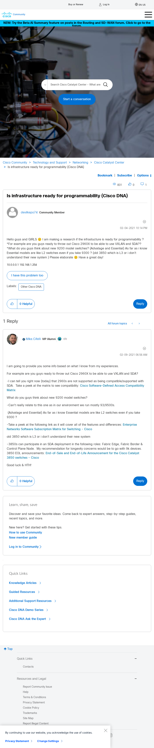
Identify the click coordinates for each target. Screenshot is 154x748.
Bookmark (105, 175)
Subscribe (124, 175)
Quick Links (24, 658)
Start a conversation (77, 99)
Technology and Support (50, 162)
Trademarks (30, 713)
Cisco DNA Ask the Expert (28, 619)
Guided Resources (22, 592)
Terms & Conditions (34, 697)
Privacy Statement (17, 741)
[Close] (105, 730)
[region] (55, 736)
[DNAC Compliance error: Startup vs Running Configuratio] (139, 323)
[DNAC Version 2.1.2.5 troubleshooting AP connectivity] (132, 323)
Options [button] (143, 175)
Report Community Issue (37, 687)
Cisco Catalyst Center (109, 162)
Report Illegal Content (35, 723)
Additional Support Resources (30, 601)
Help (25, 692)
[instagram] (110, 735)
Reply (140, 303)
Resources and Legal (31, 678)
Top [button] (10, 649)
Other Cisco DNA (31, 287)
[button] (12, 304)
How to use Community (25, 532)
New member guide (23, 538)
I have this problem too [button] (27, 275)
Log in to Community (24, 547)
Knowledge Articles (23, 583)
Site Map (28, 718)
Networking (80, 162)
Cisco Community (15, 162)
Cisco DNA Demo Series (26, 610)
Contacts (28, 667)
